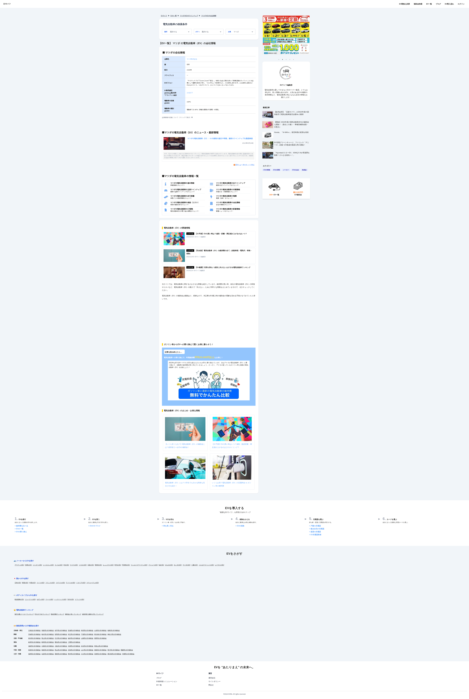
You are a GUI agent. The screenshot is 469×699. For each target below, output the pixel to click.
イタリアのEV (80, 583)
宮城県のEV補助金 (74, 630)
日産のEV (91, 565)
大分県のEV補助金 (87, 654)
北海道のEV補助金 (34, 630)
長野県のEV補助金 (100, 638)
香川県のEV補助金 (113, 650)
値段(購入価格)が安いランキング (93, 614)
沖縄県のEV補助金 (128, 654)
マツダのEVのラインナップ (189, 16)
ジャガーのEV (37, 565)
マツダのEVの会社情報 (208, 16)
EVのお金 (295, 170)
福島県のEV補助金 (113, 630)
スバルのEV (59, 565)
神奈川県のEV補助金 (114, 634)
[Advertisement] (209, 320)
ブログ (438, 4)
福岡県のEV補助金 (34, 654)
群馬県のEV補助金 (61, 634)
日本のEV (18, 583)
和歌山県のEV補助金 (101, 646)
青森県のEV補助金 (48, 630)
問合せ (211, 685)
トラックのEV (79, 599)
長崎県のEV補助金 (61, 654)
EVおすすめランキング (42, 614)
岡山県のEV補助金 (61, 650)
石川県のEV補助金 (61, 638)
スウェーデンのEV (92, 583)
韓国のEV (25, 583)
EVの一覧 (174, 16)
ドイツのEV (40, 583)
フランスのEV (50, 583)
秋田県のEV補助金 (87, 630)
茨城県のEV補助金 (34, 634)
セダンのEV (40, 599)
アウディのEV (19, 565)
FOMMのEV (126, 565)
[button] (209, 117)
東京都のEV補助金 (100, 634)
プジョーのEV (153, 565)
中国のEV (32, 583)
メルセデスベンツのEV (206, 565)
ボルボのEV (169, 565)
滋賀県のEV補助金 (34, 646)
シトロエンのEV (48, 565)
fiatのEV (161, 565)
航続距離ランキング (57, 614)
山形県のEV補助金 (100, 630)
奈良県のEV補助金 (87, 646)
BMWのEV (98, 565)
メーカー (286, 170)
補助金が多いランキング (73, 614)
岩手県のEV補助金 (61, 630)
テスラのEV (74, 565)
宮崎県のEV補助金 (100, 654)
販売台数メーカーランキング (24, 614)
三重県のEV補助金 (74, 642)
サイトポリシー (214, 681)
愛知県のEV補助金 (61, 642)
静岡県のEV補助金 (48, 642)
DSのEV (66, 565)
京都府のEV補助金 (48, 646)
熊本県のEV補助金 (74, 654)
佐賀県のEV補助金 (48, 654)
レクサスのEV (219, 565)
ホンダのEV (178, 565)
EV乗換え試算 (404, 4)
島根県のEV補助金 (48, 650)
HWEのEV (28, 565)
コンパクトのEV (30, 599)
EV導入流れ (449, 4)
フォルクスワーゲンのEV (139, 565)
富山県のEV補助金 (48, 638)
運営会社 (211, 678)
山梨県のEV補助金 (87, 638)
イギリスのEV (60, 583)
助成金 (304, 170)
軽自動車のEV (19, 599)
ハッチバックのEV (60, 599)
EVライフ (7, 4)
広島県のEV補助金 (74, 650)
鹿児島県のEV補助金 (114, 654)
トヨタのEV (83, 565)
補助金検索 (418, 4)
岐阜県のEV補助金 (34, 642)
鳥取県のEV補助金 (34, 650)
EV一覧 (429, 4)
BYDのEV (118, 565)
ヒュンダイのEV (108, 565)
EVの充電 (276, 170)
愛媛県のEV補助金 (127, 650)
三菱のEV (194, 565)
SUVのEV (70, 599)
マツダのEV (186, 565)
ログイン (461, 4)
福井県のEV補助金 (74, 638)
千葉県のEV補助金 (87, 634)
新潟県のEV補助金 (34, 638)
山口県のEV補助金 (87, 650)
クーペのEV (49, 599)
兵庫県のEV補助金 (74, 646)
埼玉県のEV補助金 (74, 634)
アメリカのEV (70, 583)
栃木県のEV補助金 (48, 634)
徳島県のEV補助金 (100, 650)
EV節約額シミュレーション (166, 681)
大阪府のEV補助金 (61, 646)
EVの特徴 (267, 170)
